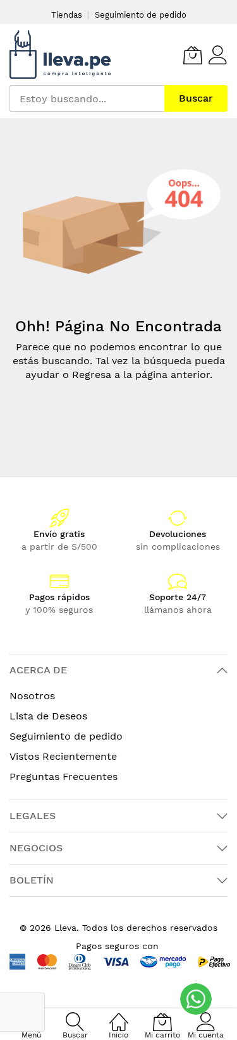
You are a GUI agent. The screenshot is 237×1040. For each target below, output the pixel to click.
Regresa (91, 375)
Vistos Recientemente (63, 756)
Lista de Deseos (48, 716)
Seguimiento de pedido (140, 15)
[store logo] (60, 54)
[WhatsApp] (196, 999)
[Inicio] (118, 1015)
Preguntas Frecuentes (63, 777)
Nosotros (32, 696)
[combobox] (86, 98)
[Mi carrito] (192, 55)
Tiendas (66, 15)
